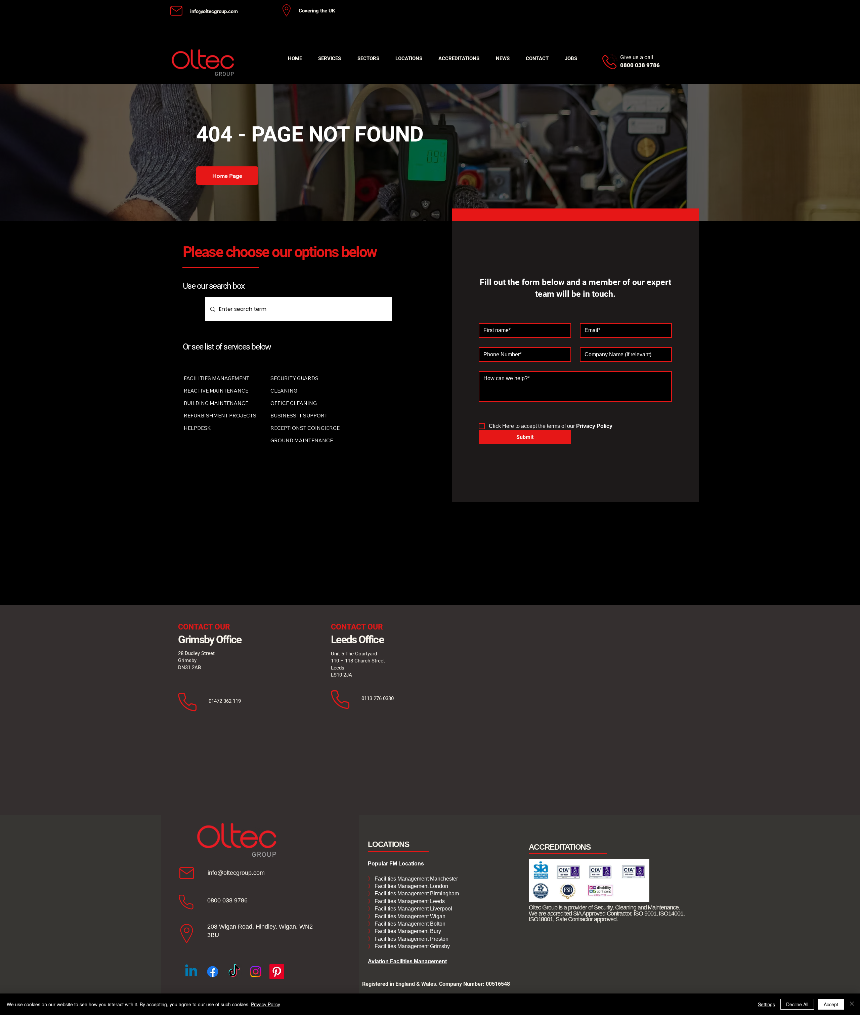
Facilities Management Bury (407, 931)
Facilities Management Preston (410, 939)
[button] (329, 58)
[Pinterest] (276, 971)
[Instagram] (255, 971)
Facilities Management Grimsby (411, 946)
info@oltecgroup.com (214, 11)
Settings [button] (766, 1004)
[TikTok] (234, 971)
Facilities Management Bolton (409, 924)
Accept (831, 1004)
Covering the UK (317, 11)
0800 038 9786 (227, 900)
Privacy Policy (265, 1004)
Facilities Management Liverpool (412, 908)
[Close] (852, 1004)
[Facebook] (212, 971)
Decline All (797, 1004)
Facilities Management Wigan (409, 916)
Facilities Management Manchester (413, 879)
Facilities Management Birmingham (416, 893)
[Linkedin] (191, 971)
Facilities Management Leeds (409, 901)
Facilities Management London (410, 886)
